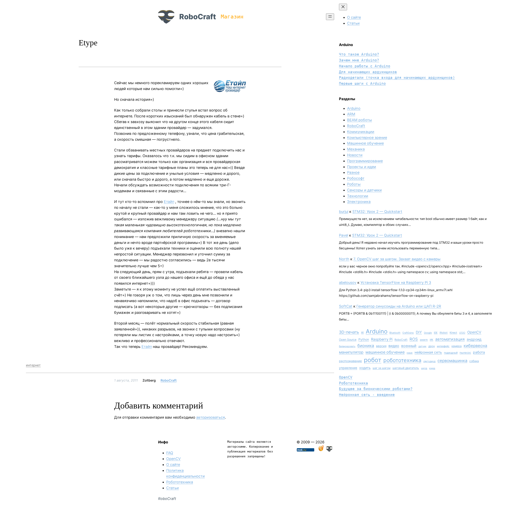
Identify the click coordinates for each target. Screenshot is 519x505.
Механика (356, 149)
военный (408, 346)
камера (456, 346)
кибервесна (475, 345)
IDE (436, 332)
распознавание (350, 361)
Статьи (172, 488)
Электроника (359, 201)
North (344, 259)
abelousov (347, 282)
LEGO (462, 332)
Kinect (453, 332)
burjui (343, 211)
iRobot (444, 332)
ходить (365, 368)
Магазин (232, 17)
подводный (451, 352)
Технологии (357, 196)
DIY (419, 332)
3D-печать (349, 332)
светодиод (429, 361)
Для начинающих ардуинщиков (368, 72)
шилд (424, 368)
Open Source (347, 339)
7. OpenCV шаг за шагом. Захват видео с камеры (397, 259)
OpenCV (474, 332)
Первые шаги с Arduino (362, 83)
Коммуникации (360, 132)
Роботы (354, 184)
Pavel (343, 235)
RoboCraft (197, 16)
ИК (431, 339)
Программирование (365, 161)
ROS (414, 339)
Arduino (353, 108)
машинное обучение (385, 352)
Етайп (169, 201)
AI (362, 332)
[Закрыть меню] (343, 7)
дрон (431, 346)
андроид (474, 339)
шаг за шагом (381, 368)
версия (381, 346)
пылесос (465, 352)
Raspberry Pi (381, 339)
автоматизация (450, 339)
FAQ (169, 453)
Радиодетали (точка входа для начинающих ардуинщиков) (397, 77)
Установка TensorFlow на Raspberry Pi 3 (395, 282)
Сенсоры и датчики (364, 190)
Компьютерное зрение (367, 137)
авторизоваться (210, 417)
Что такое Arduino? (359, 54)
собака (474, 361)
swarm (424, 339)
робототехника (402, 360)
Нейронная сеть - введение (367, 394)
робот (372, 359)
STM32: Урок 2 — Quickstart (377, 211)
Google (428, 332)
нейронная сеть (428, 352)
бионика (365, 345)
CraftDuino (408, 332)
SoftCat (345, 306)
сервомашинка (452, 360)
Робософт (356, 178)
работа (479, 352)
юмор (432, 368)
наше (410, 352)
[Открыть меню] (330, 16)
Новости (354, 155)
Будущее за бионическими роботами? (376, 389)
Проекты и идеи (361, 167)
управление (348, 368)
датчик (422, 346)
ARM (351, 114)
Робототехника (353, 383)
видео (393, 346)
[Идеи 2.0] (320, 450)
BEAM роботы (359, 120)
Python (363, 339)
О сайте (173, 464)
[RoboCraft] (329, 450)
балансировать (347, 346)
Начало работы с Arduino (364, 66)
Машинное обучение (365, 143)
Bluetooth (394, 332)
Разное (353, 172)
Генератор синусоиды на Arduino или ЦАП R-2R (398, 306)
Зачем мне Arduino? (359, 60)
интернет (33, 365)
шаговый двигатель (405, 368)
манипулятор (351, 352)
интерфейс (443, 346)
